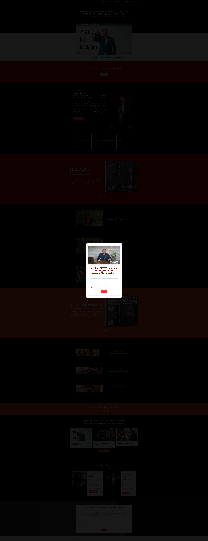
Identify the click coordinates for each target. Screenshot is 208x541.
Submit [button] (104, 291)
